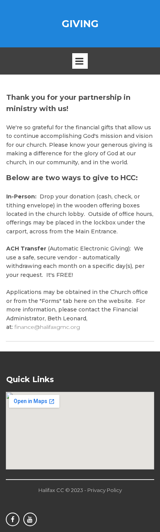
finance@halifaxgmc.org (47, 326)
